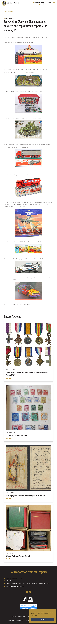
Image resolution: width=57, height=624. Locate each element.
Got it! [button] (42, 619)
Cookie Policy (21, 616)
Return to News (9, 11)
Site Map (14, 616)
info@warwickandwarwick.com (42, 2)
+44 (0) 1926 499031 (45, 4)
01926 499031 (9, 581)
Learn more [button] (34, 615)
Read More (9, 378)
